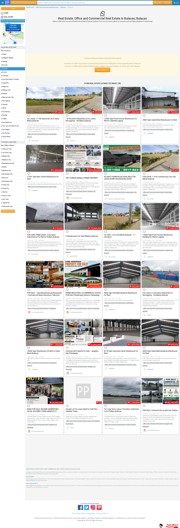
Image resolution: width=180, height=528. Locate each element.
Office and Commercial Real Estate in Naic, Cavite (42, 187)
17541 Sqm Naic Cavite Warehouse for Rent (43, 178)
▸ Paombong (5, 112)
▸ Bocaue (4, 65)
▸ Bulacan (4, 69)
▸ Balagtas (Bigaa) (7, 58)
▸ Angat (3, 54)
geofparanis (74, 256)
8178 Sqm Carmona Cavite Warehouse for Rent (121, 352)
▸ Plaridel (4, 115)
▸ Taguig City (5, 203)
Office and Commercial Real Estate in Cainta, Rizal (157, 129)
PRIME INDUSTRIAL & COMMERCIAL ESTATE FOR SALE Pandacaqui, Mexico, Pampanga (83, 294)
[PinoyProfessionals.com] (7, 2)
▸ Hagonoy (4, 86)
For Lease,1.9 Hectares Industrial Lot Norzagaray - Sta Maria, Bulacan (157, 294)
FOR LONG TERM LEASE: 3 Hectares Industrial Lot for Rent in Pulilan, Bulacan (43, 236)
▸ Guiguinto (5, 83)
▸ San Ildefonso (6, 122)
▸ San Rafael (5, 133)
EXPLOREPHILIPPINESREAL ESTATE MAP (13, 28)
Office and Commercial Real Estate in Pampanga (42, 308)
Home (74, 513)
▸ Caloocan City (6, 149)
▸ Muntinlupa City (7, 174)
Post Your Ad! (102, 69)
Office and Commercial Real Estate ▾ (24, 3)
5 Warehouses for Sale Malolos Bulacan (82, 236)
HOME (6, 13)
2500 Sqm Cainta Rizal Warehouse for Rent (160, 120)
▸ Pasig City (5, 188)
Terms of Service (30, 480)
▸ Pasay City (5, 185)
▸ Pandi (3, 108)
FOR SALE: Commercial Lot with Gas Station (160, 410)
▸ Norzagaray (5, 101)
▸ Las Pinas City (6, 152)
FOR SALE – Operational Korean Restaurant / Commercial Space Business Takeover (44, 294)
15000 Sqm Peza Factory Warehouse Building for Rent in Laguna (158, 236)
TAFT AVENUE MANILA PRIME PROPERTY (82, 178)
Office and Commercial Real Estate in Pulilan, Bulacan (43, 250)
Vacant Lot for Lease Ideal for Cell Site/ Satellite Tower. (82, 410)
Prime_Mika (35, 141)
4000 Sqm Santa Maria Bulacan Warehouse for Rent (160, 352)
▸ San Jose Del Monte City (10, 126)
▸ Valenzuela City (7, 206)
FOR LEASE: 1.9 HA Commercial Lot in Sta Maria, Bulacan (159, 178)
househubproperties (76, 198)
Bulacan (63, 7)
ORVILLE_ (73, 141)
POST (13, 8)
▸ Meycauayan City (7, 97)
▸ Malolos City (6, 90)
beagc (72, 427)
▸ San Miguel (5, 129)
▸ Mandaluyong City (7, 163)
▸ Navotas (4, 178)
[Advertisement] (102, 37)
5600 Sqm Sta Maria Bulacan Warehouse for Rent (120, 294)
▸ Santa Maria (5, 137)
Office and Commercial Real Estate (47, 7)
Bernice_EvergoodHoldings (117, 199)
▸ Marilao (4, 94)
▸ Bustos (4, 72)
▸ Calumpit (4, 76)
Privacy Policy (90, 513)
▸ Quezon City (6, 196)
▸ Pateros (4, 192)
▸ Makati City (5, 156)
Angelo (149, 315)
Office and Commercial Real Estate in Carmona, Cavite (120, 365)
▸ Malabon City (6, 160)
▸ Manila (4, 167)
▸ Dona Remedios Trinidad (10, 79)
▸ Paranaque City (6, 181)
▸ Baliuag (4, 61)
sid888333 (112, 137)
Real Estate (30, 7)
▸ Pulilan (4, 119)
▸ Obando (4, 104)
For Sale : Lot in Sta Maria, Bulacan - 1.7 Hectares (119, 236)
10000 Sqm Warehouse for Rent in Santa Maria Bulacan (43, 352)
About (83, 513)
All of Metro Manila (7, 145)
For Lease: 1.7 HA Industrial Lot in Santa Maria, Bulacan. (43, 120)
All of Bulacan (6, 51)
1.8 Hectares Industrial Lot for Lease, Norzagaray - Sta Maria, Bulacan (81, 120)
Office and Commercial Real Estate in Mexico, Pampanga (82, 308)
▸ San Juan (5, 199)
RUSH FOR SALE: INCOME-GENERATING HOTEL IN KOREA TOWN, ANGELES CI (43, 410)
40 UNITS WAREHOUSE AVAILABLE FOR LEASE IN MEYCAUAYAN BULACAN (120, 178)
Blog (78, 513)
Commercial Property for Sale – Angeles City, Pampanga (82, 352)
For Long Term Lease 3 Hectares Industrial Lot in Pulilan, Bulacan (121, 410)
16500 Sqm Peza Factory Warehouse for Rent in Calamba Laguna (120, 120)
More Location (9, 211)
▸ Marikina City (6, 170)
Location (159, 2)
